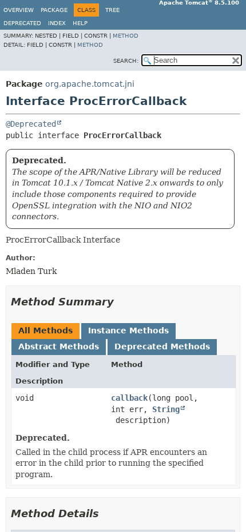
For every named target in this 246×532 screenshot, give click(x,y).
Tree (112, 10)
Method (125, 36)
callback (129, 397)
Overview (18, 10)
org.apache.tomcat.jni (89, 83)
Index (57, 23)
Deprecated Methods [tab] (162, 346)
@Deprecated (31, 123)
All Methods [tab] (45, 330)
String (166, 409)
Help (80, 23)
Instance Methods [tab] (128, 330)
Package (54, 10)
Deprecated (22, 23)
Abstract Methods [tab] (58, 346)
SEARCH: (125, 61)
